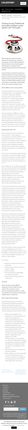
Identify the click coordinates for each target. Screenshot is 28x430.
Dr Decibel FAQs (18, 9)
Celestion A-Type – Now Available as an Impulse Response (20, 372)
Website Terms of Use (8, 394)
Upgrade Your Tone (6, 11)
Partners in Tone (9, 9)
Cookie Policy (6, 393)
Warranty (5, 391)
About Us (5, 385)
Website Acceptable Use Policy (11, 396)
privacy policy (21, 414)
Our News (5, 389)
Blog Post (9, 15)
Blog (3, 9)
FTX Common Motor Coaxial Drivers (7, 371)
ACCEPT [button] (14, 427)
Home (4, 15)
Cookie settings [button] (20, 425)
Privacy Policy (7, 398)
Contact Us (6, 387)
